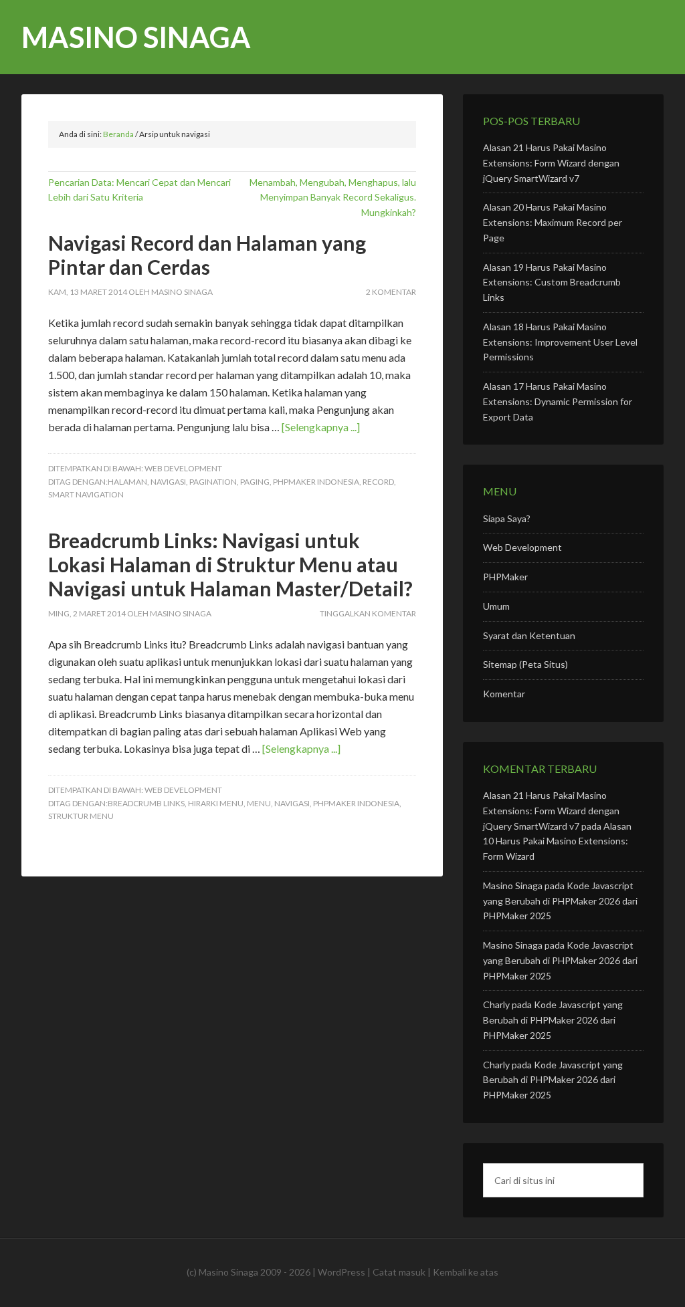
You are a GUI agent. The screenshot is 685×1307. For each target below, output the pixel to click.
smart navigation (86, 494)
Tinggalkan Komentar (368, 613)
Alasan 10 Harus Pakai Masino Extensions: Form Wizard (557, 841)
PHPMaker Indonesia (316, 482)
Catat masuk (399, 1272)
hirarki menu (215, 803)
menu (259, 803)
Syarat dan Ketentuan (529, 635)
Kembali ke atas (465, 1272)
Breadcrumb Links (146, 803)
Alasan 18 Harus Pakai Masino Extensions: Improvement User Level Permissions (560, 342)
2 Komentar (391, 292)
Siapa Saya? (506, 518)
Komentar (504, 693)
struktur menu (81, 816)
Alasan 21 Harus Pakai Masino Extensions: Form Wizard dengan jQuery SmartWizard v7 (551, 163)
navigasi (168, 482)
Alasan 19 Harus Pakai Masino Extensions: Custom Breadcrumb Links (552, 282)
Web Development (183, 468)
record (378, 482)
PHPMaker (505, 576)
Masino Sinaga (136, 37)
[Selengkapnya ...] (321, 427)
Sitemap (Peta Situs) (525, 664)
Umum (496, 606)
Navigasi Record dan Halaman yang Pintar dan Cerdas (207, 255)
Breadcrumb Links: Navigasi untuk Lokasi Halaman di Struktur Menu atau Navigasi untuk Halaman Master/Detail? (230, 564)
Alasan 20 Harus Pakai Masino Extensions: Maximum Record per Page (552, 222)
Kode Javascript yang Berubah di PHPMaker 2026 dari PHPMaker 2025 (560, 901)
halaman (127, 482)
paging (255, 482)
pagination (213, 482)
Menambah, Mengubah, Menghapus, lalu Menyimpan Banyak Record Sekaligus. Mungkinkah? (333, 197)
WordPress (341, 1272)
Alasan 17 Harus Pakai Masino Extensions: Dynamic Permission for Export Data (557, 401)
